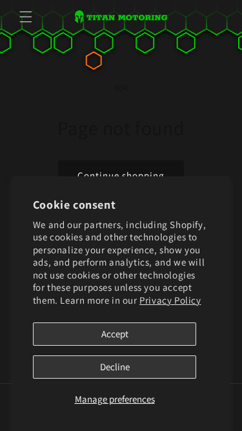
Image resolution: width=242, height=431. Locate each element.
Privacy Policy (170, 300)
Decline (115, 367)
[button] (26, 17)
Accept (114, 334)
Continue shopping (121, 175)
